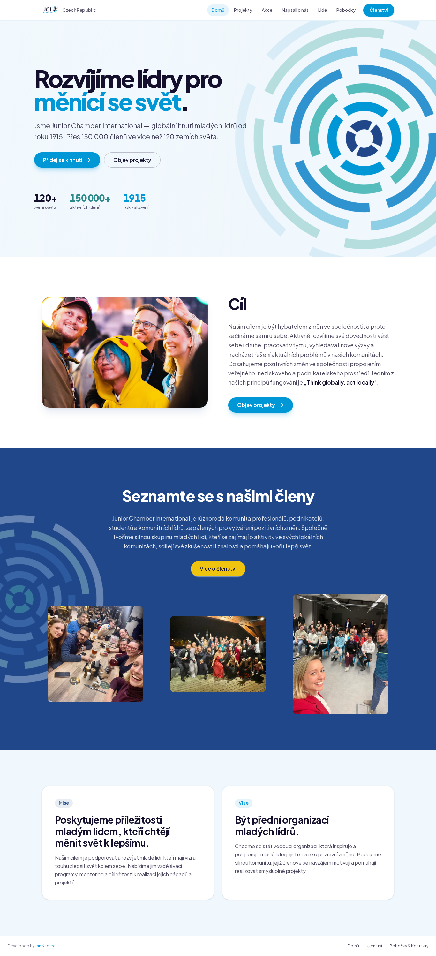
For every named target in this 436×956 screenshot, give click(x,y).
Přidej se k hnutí (62, 159)
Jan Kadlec (45, 946)
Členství (379, 10)
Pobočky (346, 10)
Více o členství (218, 568)
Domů (218, 10)
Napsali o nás (295, 10)
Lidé (322, 10)
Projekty (243, 10)
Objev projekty (132, 159)
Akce (267, 10)
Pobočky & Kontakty (409, 946)
